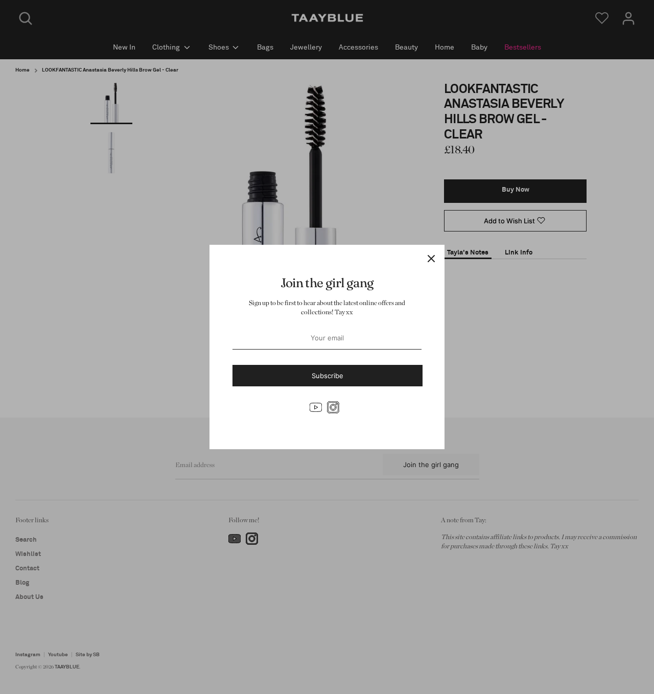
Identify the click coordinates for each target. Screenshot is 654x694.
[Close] (431, 258)
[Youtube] (316, 407)
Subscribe (327, 376)
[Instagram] (333, 407)
